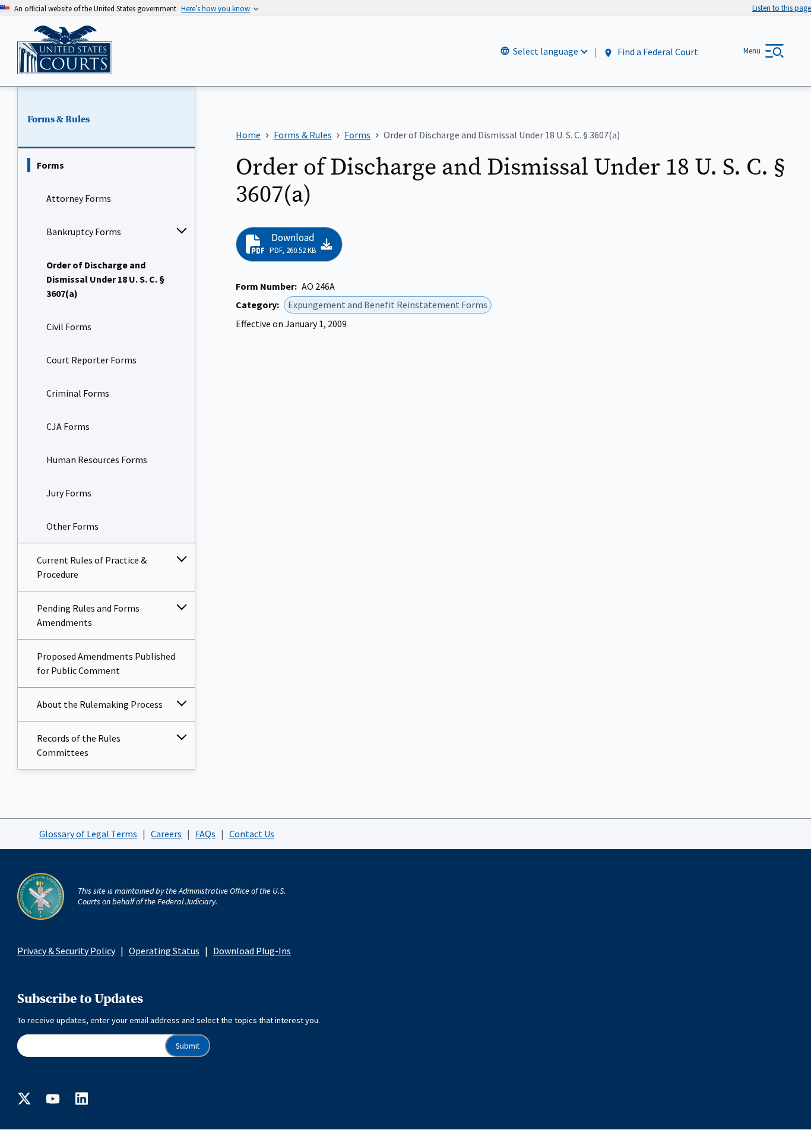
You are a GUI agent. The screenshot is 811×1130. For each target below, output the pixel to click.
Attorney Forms (78, 198)
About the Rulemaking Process (100, 704)
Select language (545, 51)
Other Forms (72, 526)
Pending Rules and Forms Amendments (88, 615)
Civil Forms (68, 327)
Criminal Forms (77, 393)
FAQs (205, 834)
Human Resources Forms (96, 460)
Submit (187, 1046)
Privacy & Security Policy (66, 951)
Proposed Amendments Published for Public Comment (106, 663)
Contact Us (251, 834)
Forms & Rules (58, 119)
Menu (752, 51)
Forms (50, 165)
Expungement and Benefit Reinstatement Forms (387, 305)
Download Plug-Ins (252, 951)
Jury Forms (68, 493)
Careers (166, 834)
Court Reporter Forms (91, 360)
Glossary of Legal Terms (88, 834)
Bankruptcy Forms (83, 232)
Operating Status (164, 951)
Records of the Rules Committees (79, 745)
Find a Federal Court (657, 52)
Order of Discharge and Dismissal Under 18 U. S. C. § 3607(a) (105, 279)
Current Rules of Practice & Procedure (92, 567)
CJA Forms (68, 426)
